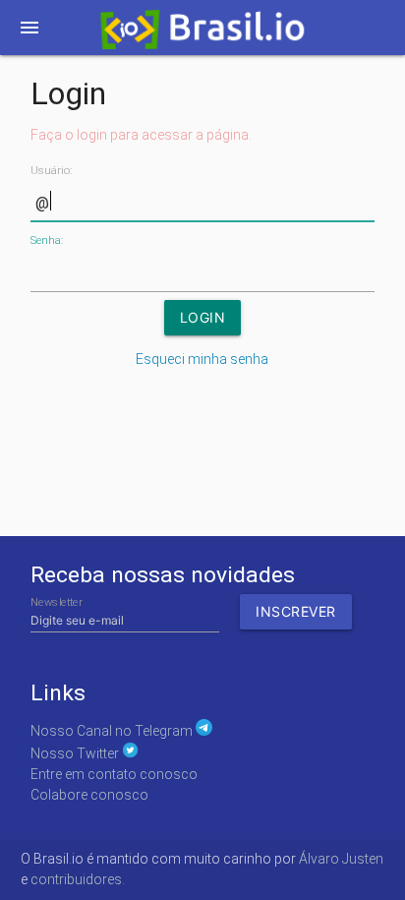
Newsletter (56, 602)
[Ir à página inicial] (202, 33)
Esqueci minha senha (202, 359)
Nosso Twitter (76, 753)
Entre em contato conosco (114, 774)
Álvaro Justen (341, 859)
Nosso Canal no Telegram (113, 731)
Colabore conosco (89, 795)
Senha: (46, 240)
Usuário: (51, 170)
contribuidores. (77, 879)
